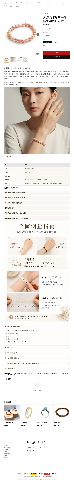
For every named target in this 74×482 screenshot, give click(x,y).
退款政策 (25, 479)
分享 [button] (46, 61)
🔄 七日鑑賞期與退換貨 (12, 358)
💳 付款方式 (8, 347)
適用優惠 (45, 32)
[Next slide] (37, 34)
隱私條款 (6, 458)
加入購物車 (57, 57)
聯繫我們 (6, 460)
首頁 (11, 3)
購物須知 (6, 445)
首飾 (33, 3)
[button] (63, 4)
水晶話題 (18, 6)
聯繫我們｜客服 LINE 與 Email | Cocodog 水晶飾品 (46, 479)
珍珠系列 (39, 3)
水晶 (22, 3)
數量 (44, 45)
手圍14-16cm (48, 42)
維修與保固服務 (7, 453)
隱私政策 (34, 479)
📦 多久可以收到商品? (11, 353)
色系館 (27, 3)
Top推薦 (45, 3)
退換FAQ (6, 451)
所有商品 (16, 3)
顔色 (44, 39)
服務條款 (6, 455)
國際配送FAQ (7, 447)
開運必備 (51, 3)
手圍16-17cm (57, 42)
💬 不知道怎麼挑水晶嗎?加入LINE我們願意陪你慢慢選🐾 (22, 363)
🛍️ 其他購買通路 (10, 368)
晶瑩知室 (12, 6)
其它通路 (6, 449)
